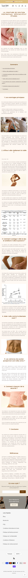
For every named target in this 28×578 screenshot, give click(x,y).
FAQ (4, 524)
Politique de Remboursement (10, 532)
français (10, 554)
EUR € (18, 554)
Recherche (6, 520)
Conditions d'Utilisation (9, 540)
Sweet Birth (9, 571)
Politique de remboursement (10, 544)
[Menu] (25, 5)
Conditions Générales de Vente (11, 528)
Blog (4, 516)
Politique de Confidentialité (10, 536)
